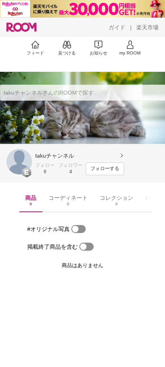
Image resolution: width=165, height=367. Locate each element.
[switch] (78, 229)
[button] (19, 161)
